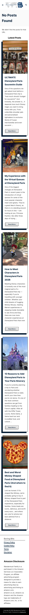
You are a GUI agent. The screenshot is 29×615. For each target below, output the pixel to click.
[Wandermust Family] (14, 5)
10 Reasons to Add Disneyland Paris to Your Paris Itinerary (15, 377)
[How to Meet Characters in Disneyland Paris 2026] (15, 249)
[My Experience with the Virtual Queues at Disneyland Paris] (15, 155)
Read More (12, 131)
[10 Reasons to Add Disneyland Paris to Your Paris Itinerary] (15, 353)
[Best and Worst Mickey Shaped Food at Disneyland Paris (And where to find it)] (15, 452)
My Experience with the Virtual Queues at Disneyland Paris (15, 179)
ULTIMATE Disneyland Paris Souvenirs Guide (13, 81)
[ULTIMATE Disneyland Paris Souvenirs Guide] (15, 57)
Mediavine (23, 612)
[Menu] (2, 5)
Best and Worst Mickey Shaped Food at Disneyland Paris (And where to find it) (15, 479)
